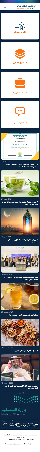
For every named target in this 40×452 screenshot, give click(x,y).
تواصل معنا (20, 437)
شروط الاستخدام (18, 435)
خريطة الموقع (8, 435)
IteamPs (27, 444)
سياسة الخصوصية (31, 435)
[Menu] (5, 7)
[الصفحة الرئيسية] (26, 6)
